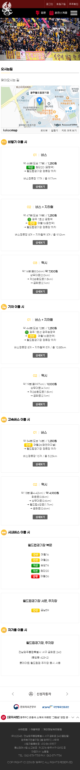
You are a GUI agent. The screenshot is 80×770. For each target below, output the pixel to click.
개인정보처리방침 (52, 729)
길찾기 (54, 130)
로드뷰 (44, 130)
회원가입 (61, 4)
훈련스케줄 (61, 13)
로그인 (49, 4)
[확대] (74, 99)
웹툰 (43, 13)
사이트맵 (22, 729)
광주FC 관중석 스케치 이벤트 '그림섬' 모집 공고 (45, 717)
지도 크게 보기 (69, 130)
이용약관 (35, 729)
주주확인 (73, 4)
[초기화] (74, 113)
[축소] (74, 106)
